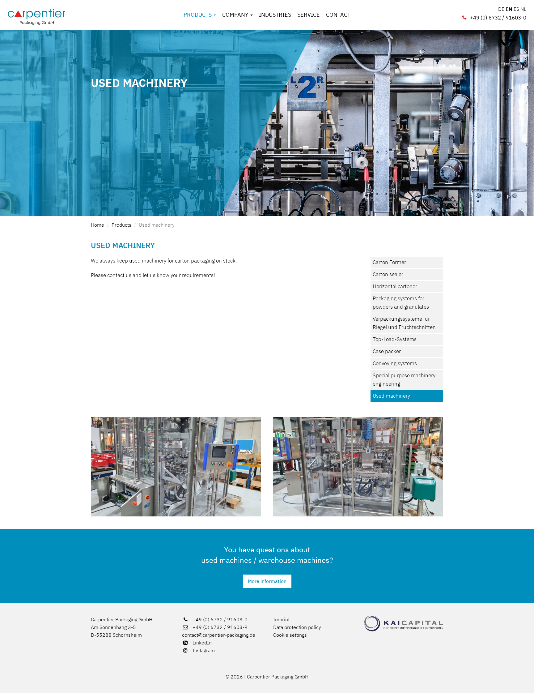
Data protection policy (297, 627)
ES (516, 9)
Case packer (387, 351)
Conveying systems (395, 363)
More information (267, 581)
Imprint (281, 619)
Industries (275, 15)
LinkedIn (201, 643)
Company (236, 15)
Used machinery (157, 225)
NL (523, 9)
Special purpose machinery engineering (404, 379)
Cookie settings (290, 635)
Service (308, 15)
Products (198, 15)
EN (509, 9)
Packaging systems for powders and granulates (401, 302)
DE (501, 9)
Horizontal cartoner (395, 286)
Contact (338, 15)
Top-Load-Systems (395, 339)
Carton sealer (388, 274)
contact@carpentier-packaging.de (218, 635)
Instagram (203, 650)
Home (97, 225)
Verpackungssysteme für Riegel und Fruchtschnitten (404, 323)
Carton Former (389, 262)
